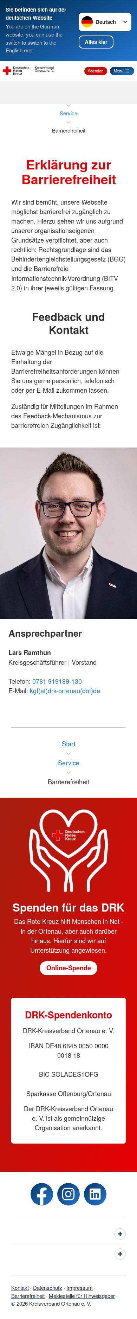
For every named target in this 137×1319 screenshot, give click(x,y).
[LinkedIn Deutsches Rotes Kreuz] (95, 1194)
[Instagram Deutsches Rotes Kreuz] (68, 1194)
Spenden (95, 70)
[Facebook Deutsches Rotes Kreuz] (42, 1194)
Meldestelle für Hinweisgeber (82, 1295)
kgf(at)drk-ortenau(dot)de (65, 690)
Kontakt (20, 1287)
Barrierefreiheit (28, 1295)
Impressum (79, 1287)
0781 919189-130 (57, 681)
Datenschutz (47, 1287)
